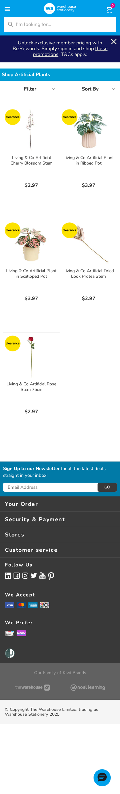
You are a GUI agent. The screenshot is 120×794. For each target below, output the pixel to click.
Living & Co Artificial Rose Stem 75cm (31, 386)
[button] (102, 777)
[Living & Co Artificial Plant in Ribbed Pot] (88, 130)
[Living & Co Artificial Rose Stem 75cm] (31, 357)
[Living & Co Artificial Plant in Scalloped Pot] (31, 243)
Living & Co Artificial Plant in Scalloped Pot (31, 273)
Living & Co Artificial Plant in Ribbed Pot (88, 160)
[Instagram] (25, 575)
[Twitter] (34, 575)
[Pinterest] (51, 576)
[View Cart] (105, 9)
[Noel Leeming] (87, 687)
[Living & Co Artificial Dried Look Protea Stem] (88, 243)
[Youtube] (42, 575)
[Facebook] (17, 575)
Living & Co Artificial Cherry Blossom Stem (31, 160)
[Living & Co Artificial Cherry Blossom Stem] (31, 130)
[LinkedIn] (8, 575)
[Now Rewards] (21, 633)
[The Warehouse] (32, 687)
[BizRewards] (9, 633)
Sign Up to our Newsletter (31, 469)
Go (107, 487)
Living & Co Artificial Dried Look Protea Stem (88, 273)
